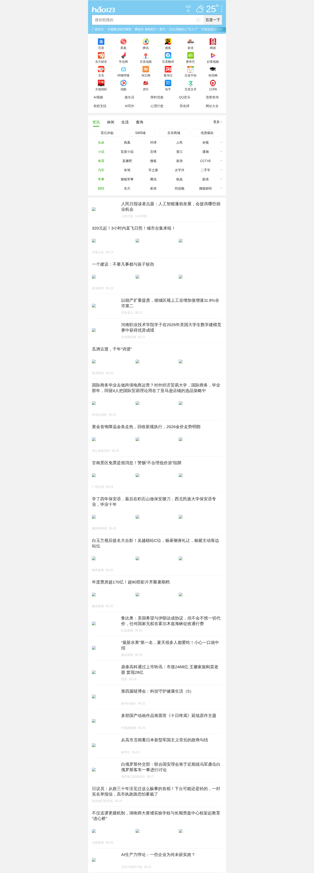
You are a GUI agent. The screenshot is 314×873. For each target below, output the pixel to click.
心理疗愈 (157, 106)
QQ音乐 (184, 97)
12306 (213, 89)
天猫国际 (101, 89)
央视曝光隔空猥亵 (119, 29)
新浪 (191, 47)
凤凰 (123, 47)
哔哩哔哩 (123, 75)
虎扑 (146, 89)
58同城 (140, 133)
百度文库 (191, 89)
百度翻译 (168, 61)
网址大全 (212, 106)
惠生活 (129, 97)
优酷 (123, 89)
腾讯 (146, 47)
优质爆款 (207, 133)
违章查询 (212, 97)
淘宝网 (145, 75)
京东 (101, 75)
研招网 (212, 75)
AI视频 (98, 97)
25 (211, 9)
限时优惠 (157, 97)
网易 (213, 47)
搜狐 (168, 47)
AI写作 (129, 106)
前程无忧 (100, 106)
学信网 (123, 61)
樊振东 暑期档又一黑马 (150, 29)
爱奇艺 (190, 61)
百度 (101, 47)
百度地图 (146, 61)
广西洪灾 (98, 29)
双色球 (184, 106)
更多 (216, 122)
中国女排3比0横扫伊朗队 (217, 29)
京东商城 (173, 133)
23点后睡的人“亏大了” (183, 29)
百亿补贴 (107, 133)
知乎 (168, 89)
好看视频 (213, 61)
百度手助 (191, 75)
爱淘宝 (168, 75)
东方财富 (101, 61)
